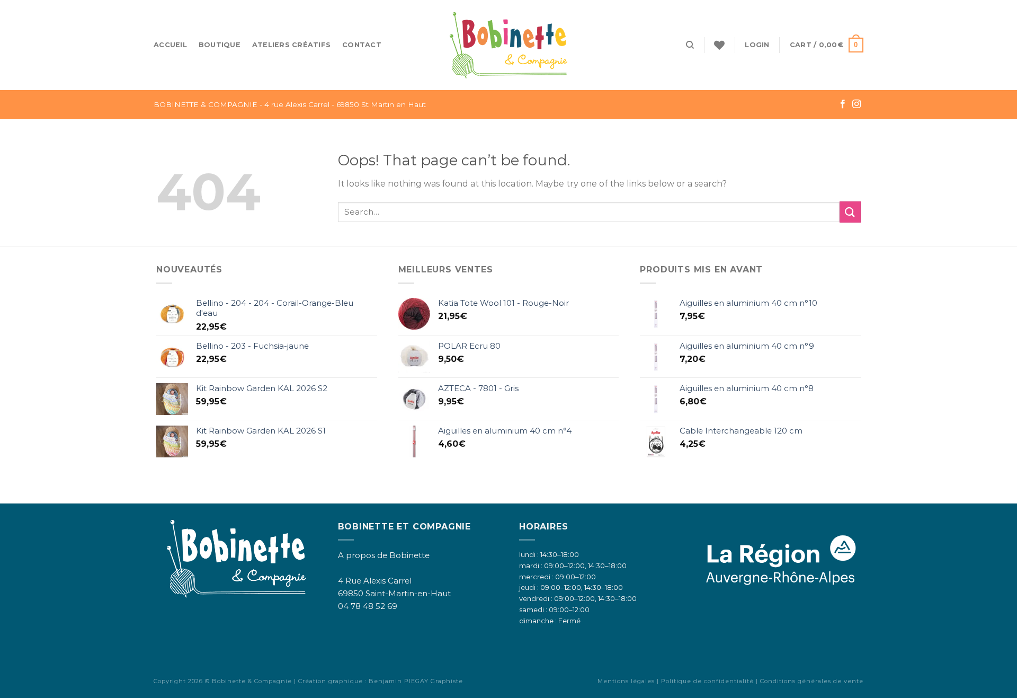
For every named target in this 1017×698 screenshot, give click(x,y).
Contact (361, 45)
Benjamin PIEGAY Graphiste (416, 681)
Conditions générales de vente (811, 681)
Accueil (170, 45)
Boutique (219, 45)
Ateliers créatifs (291, 45)
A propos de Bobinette (384, 555)
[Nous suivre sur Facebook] (842, 104)
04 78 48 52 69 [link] (367, 606)
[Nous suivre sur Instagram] (856, 104)
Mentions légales (626, 681)
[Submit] (850, 211)
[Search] (690, 45)
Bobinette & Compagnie (252, 681)
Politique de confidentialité (707, 681)
